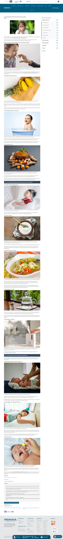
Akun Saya (45, 1)
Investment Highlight (21, 529)
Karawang (45, 527)
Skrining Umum (45, 22)
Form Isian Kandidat (30, 532)
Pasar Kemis (45, 530)
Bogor (38, 523)
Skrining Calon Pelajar (47, 30)
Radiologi (44, 45)
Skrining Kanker (45, 27)
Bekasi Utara (45, 526)
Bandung (44, 523)
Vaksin (43, 48)
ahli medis (22, 465)
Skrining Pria (45, 32)
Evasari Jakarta (39, 521)
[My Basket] (58, 1)
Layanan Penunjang (30, 521)
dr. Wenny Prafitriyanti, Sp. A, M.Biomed (10, 477)
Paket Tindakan (45, 42)
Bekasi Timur (39, 526)
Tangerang (38, 524)
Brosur (34, 1)
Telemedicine (29, 524)
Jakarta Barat (45, 521)
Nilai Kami (19, 520)
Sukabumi (38, 530)
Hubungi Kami (39, 1)
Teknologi (29, 523)
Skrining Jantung (46, 25)
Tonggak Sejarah (21, 521)
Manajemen (20, 523)
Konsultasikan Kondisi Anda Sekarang (11, 502)
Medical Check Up (45, 20)
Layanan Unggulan (30, 520)
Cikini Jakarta (45, 520)
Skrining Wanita (45, 35)
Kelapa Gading (39, 520)
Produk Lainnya (45, 40)
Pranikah (44, 37)
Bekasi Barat (45, 524)
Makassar (38, 527)
